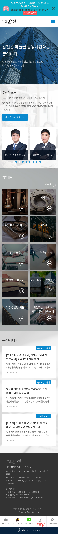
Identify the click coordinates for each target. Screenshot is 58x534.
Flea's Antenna (33, 512)
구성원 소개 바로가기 (15, 117)
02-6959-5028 (31, 477)
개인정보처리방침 (13, 467)
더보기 (48, 184)
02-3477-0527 (15, 477)
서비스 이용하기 (30, 13)
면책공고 (27, 467)
